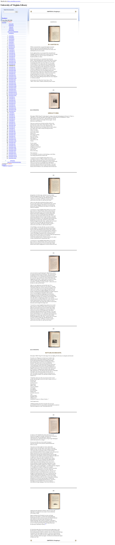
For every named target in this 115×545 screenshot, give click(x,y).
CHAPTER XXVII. (12, 76)
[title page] (11, 27)
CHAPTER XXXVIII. (13, 93)
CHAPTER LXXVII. (13, 155)
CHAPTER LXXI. (12, 145)
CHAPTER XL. (12, 97)
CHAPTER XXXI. (12, 82)
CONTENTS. (11, 33)
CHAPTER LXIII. (12, 133)
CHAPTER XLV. (12, 104)
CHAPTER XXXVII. (13, 92)
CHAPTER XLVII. (12, 108)
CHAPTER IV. (11, 40)
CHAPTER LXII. (12, 131)
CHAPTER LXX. (12, 144)
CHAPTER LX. (12, 128)
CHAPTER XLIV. (12, 103)
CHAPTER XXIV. (12, 72)
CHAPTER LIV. (12, 119)
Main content (10, 1)
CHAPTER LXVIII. (12, 140)
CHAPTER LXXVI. (12, 153)
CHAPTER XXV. (12, 73)
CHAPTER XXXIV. (12, 87)
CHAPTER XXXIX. (13, 95)
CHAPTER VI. (11, 43)
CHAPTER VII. (12, 45)
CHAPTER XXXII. (12, 84)
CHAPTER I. (11, 36)
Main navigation (16, 1)
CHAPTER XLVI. (12, 106)
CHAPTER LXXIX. (12, 158)
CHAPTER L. (12, 112)
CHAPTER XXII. (12, 68)
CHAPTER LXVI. (12, 137)
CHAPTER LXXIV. (12, 150)
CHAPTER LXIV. (12, 134)
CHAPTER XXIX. (12, 79)
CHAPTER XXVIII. (12, 78)
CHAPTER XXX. (12, 81)
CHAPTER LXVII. (12, 139)
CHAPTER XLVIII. (12, 109)
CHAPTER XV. (12, 57)
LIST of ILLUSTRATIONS (13, 31)
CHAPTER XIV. (12, 56)
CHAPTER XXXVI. (13, 90)
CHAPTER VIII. (11, 46)
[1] (45, 524)
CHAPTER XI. (12, 51)
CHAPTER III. (11, 39)
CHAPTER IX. (11, 48)
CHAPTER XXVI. (12, 75)
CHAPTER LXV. (12, 136)
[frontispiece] (11, 25)
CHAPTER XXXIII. (12, 86)
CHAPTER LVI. (12, 122)
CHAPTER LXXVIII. (13, 156)
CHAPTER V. (11, 42)
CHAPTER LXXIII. (12, 148)
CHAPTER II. (11, 37)
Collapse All (5, 165)
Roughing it (4, 18)
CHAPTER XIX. (12, 64)
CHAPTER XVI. (12, 59)
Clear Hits (4, 22)
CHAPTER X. (12, 50)
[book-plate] (11, 24)
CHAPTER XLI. (12, 98)
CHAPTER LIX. (12, 126)
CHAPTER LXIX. (12, 142)
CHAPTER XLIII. (12, 101)
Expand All (10, 165)
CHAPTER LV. (12, 120)
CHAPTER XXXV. (12, 89)
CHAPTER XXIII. (12, 70)
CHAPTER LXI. (12, 129)
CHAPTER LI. (12, 114)
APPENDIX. (12, 160)
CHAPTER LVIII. (12, 125)
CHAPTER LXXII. (12, 147)
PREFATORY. (11, 30)
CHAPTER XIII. (12, 54)
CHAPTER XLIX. (12, 111)
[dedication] (11, 28)
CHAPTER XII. (12, 53)
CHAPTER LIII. (12, 117)
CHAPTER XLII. (12, 100)
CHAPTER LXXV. (12, 151)
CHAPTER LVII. (12, 123)
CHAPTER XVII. (12, 61)
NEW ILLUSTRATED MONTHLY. (14, 162)
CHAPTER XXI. (12, 67)
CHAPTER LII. (12, 115)
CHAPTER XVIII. (12, 62)
